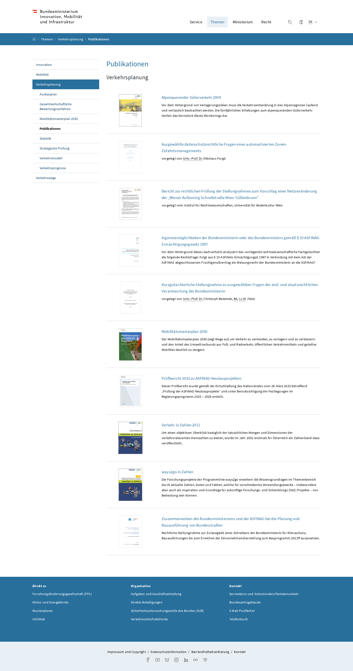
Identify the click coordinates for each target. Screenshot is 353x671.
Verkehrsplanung (71, 39)
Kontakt (240, 652)
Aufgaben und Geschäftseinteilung (156, 594)
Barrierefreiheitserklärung (210, 652)
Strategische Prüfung (54, 148)
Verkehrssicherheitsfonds (149, 619)
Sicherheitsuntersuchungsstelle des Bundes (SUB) (167, 611)
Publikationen (61, 128)
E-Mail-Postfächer (242, 611)
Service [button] (196, 22)
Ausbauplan (48, 94)
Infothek (38, 619)
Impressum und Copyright (126, 652)
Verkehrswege (46, 178)
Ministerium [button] (243, 22)
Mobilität (42, 74)
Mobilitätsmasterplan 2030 (59, 119)
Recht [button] (266, 22)
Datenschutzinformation (169, 652)
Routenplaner (42, 611)
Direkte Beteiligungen (147, 602)
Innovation (44, 64)
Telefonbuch (238, 619)
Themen (47, 39)
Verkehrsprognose (53, 168)
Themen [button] (217, 22)
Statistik (45, 138)
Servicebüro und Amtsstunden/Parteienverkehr (264, 594)
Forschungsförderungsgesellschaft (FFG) (62, 594)
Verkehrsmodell (51, 158)
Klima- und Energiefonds (50, 602)
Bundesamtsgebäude (245, 602)
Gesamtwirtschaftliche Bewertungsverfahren (56, 106)
